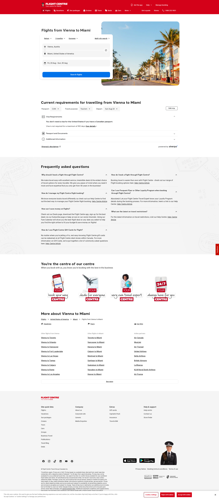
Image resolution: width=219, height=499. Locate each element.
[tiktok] (54, 461)
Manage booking (162, 5)
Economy (72, 38)
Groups (43, 432)
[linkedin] (60, 461)
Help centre (148, 410)
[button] (109, 381)
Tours (100, 10)
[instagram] (49, 461)
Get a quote (146, 10)
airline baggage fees (68, 489)
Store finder (148, 417)
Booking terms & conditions (157, 469)
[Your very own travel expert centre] (127, 288)
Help (148, 5)
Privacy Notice (141, 469)
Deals (110, 10)
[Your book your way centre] (58, 288)
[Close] (215, 494)
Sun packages (75, 10)
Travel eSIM (114, 421)
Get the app (138, 5)
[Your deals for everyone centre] (92, 288)
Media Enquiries (81, 421)
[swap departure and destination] (106, 50)
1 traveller (59, 38)
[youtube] (66, 461)
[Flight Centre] (50, 398)
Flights (47, 10)
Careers (78, 417)
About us (78, 410)
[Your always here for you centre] (161, 288)
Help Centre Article (99, 201)
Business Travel (46, 436)
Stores (156, 10)
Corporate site (80, 414)
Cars (119, 10)
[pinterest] (72, 461)
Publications (45, 439)
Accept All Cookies (184, 495)
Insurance (113, 417)
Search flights (76, 75)
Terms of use (173, 469)
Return (46, 38)
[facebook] (43, 461)
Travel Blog (45, 443)
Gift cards (113, 410)
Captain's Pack (115, 414)
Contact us (148, 414)
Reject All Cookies (167, 495)
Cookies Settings (151, 495)
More (127, 10)
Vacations (60, 10)
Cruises (88, 10)
